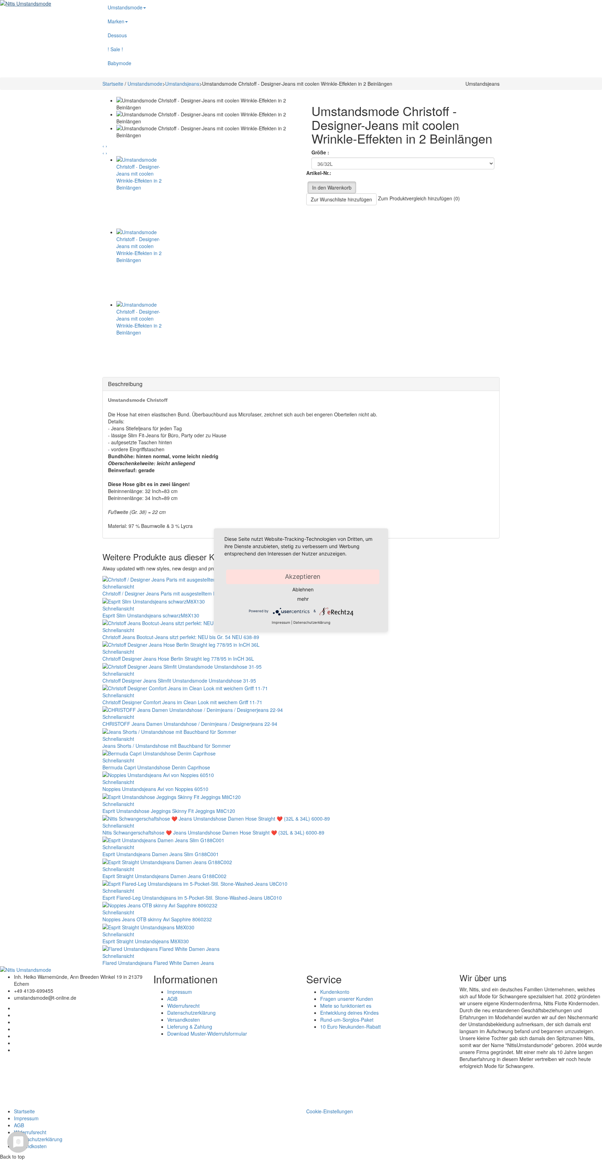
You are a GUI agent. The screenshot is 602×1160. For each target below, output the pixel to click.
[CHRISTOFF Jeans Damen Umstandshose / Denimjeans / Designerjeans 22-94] (192, 709)
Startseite (112, 83)
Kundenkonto (334, 991)
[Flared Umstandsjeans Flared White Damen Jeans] (160, 948)
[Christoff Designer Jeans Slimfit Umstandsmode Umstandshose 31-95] (182, 665)
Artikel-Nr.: (318, 172)
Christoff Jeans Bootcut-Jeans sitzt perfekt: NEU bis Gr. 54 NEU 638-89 (180, 636)
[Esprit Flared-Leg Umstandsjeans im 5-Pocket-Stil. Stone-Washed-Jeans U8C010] (194, 882)
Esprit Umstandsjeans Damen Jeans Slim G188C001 (160, 854)
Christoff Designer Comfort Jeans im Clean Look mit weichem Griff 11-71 (182, 702)
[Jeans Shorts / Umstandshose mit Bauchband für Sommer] (169, 730)
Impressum (179, 991)
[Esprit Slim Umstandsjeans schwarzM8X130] (153, 600)
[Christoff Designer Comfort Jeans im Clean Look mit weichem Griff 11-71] (185, 687)
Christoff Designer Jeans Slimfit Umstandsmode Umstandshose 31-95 (179, 680)
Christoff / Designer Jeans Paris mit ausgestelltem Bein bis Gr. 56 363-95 (182, 593)
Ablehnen (303, 589)
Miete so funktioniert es (345, 1005)
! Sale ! (115, 49)
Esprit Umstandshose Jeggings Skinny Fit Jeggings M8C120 (168, 810)
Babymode (119, 63)
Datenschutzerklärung (191, 1012)
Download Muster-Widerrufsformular (207, 1033)
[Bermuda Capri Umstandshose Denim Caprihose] (159, 752)
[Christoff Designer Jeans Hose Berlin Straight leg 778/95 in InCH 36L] (181, 643)
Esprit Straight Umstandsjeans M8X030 (145, 941)
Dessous (117, 35)
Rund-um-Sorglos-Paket (346, 1019)
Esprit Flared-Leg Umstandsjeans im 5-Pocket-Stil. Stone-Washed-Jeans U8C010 (192, 897)
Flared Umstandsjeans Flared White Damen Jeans (158, 962)
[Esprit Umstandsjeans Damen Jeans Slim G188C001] (163, 839)
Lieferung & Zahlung (189, 1026)
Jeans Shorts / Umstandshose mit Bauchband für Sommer (166, 745)
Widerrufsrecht (183, 1005)
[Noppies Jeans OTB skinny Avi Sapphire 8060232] (159, 904)
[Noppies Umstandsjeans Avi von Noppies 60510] (158, 774)
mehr (303, 599)
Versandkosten (183, 1019)
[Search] (512, 3)
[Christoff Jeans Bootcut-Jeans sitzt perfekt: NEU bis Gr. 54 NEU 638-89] (183, 622)
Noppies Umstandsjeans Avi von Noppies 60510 (155, 788)
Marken (116, 21)
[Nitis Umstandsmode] (46, 3)
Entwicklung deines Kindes (349, 1012)
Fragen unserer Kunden (346, 998)
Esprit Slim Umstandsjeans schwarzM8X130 (150, 615)
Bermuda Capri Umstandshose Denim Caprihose (156, 767)
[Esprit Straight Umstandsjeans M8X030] (148, 926)
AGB (172, 998)
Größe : (321, 152)
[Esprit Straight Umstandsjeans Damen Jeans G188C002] (167, 861)
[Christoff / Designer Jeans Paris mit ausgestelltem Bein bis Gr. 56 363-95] (185, 578)
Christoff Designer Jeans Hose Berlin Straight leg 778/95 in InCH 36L (178, 658)
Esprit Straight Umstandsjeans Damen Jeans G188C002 (164, 876)
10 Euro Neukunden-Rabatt (350, 1026)
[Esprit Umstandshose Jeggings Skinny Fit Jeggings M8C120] (171, 795)
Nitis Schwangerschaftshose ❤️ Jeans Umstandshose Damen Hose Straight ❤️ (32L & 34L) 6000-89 (213, 832)
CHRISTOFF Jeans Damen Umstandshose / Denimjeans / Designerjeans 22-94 (189, 723)
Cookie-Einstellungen (329, 1111)
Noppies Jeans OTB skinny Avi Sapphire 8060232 (157, 919)
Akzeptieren (303, 576)
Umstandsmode (125, 7)
